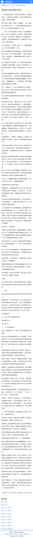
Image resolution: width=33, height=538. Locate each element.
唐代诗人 (11, 534)
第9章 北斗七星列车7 (6, 525)
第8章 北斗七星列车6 (6, 522)
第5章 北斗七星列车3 (6, 513)
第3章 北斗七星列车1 (6, 508)
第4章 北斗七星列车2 (6, 510)
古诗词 (6, 534)
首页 (8, 5)
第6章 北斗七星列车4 (6, 516)
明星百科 (26, 534)
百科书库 (13, 5)
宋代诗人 (16, 534)
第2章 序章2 (4, 505)
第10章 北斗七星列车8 (6, 528)
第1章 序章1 (4, 502)
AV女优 (21, 534)
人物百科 (8, 1)
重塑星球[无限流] (21, 5)
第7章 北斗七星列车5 (6, 519)
